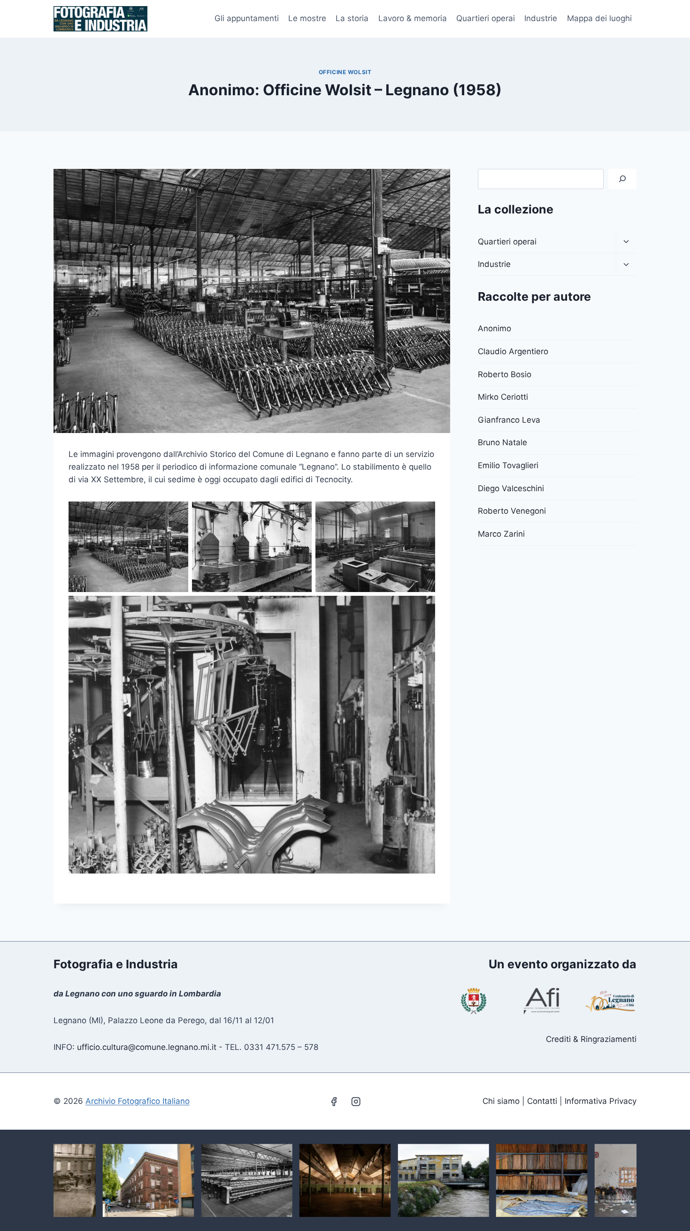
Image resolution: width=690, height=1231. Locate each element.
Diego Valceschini (511, 488)
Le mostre (307, 18)
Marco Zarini (501, 534)
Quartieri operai (485, 18)
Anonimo (494, 328)
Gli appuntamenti (247, 18)
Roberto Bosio (504, 374)
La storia (352, 18)
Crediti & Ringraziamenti (591, 1039)
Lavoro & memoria (412, 18)
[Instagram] (356, 1101)
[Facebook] (334, 1101)
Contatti (542, 1101)
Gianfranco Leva (509, 420)
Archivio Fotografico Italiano (137, 1101)
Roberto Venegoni (512, 511)
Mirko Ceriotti (503, 397)
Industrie (540, 18)
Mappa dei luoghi (599, 18)
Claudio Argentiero (513, 351)
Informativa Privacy (600, 1101)
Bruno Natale (502, 442)
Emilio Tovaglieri (508, 465)
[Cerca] (622, 179)
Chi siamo (501, 1101)
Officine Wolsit (345, 72)
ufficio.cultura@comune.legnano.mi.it (146, 1047)
